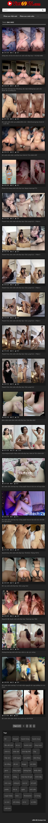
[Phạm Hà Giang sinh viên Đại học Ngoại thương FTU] (23, 172)
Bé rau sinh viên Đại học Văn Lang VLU (15, 586)
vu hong (37, 796)
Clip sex (7, 758)
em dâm (33, 764)
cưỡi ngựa (16, 758)
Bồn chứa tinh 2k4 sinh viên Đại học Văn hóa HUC (19, 420)
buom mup (36, 739)
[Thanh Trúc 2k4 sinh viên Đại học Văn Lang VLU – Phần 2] (23, 337)
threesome (27, 796)
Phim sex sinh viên (27, 16)
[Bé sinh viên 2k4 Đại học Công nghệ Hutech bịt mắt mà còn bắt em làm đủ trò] (23, 503)
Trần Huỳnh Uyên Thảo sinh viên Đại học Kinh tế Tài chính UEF (23, 453)
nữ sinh (33, 783)
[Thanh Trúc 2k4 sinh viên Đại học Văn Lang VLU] (23, 371)
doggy (24, 764)
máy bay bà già (26, 777)
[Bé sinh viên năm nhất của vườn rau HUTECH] (23, 702)
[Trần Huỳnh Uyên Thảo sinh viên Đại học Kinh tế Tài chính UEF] (23, 437)
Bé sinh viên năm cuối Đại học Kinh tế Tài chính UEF (19, 155)
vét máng (16, 802)
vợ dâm (33, 802)
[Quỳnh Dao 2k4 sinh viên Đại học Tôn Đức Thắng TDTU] (23, 536)
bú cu (18, 745)
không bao (27, 770)
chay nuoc (38, 745)
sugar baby (9, 796)
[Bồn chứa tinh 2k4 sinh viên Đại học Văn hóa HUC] (23, 404)
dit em (16, 764)
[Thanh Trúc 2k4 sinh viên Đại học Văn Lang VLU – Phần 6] (23, 205)
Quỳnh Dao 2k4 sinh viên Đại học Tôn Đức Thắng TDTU (20, 553)
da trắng (7, 764)
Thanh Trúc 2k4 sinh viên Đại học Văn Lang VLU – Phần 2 (21, 354)
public (7, 789)
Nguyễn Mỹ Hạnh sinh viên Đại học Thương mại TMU (19, 619)
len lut (7, 777)
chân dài (16, 751)
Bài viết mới (9, 745)
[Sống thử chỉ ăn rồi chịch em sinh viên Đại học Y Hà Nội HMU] (23, 39)
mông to (16, 783)
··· (38, 16)
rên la (15, 789)
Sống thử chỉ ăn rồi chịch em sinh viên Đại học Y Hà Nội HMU (22, 55)
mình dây (38, 777)
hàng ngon (17, 770)
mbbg (15, 777)
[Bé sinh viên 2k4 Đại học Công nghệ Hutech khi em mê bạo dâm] (23, 470)
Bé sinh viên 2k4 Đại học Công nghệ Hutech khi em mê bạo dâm (23, 486)
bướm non (28, 745)
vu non (7, 802)
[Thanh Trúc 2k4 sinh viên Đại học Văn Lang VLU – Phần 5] (23, 238)
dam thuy (36, 758)
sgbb (23, 789)
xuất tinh (8, 808)
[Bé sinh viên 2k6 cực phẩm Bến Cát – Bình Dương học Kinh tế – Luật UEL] (23, 105)
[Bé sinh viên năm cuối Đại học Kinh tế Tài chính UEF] (23, 139)
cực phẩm (26, 758)
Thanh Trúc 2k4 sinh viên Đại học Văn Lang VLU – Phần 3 (21, 321)
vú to (24, 802)
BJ (5, 739)
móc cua (8, 783)
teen (17, 796)
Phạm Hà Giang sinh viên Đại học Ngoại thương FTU (19, 188)
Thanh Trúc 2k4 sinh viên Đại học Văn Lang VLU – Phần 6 (21, 221)
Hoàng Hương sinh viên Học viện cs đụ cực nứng (18, 652)
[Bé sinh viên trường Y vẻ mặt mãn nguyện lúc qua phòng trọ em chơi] (23, 669)
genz (6, 770)
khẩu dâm (37, 770)
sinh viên (33, 789)
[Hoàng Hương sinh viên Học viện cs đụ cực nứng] (23, 636)
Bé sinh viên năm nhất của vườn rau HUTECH (17, 718)
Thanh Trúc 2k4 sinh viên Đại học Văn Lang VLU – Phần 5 (21, 254)
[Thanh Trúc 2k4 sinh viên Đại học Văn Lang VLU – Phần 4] (23, 271)
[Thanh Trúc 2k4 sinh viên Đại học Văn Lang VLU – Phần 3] (23, 304)
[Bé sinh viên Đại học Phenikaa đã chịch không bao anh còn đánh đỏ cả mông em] (23, 72)
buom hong (25, 739)
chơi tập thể (26, 751)
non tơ (24, 783)
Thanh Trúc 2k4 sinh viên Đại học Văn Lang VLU (18, 387)
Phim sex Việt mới (10, 16)
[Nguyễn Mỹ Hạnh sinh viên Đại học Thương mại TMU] (23, 603)
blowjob (15, 739)
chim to (7, 751)
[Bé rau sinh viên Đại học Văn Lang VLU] (23, 570)
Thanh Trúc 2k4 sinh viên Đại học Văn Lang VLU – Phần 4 (21, 288)
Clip (34, 751)
